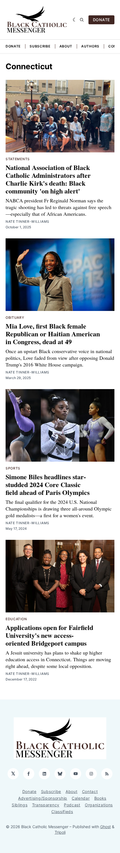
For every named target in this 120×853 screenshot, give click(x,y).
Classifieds (62, 811)
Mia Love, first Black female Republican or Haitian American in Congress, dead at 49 (53, 333)
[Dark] (75, 20)
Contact (90, 791)
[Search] (82, 20)
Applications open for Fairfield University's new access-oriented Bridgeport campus (49, 635)
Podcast (72, 804)
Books (100, 798)
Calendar (81, 798)
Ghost (105, 826)
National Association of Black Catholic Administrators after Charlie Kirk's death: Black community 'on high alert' (48, 179)
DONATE (101, 19)
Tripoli (60, 832)
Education (16, 619)
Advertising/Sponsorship (42, 798)
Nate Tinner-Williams (27, 221)
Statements (18, 159)
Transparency (45, 804)
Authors (90, 46)
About (66, 46)
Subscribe (40, 46)
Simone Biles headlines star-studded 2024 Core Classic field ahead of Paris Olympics (48, 484)
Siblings (20, 804)
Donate (13, 46)
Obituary (15, 317)
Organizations (99, 804)
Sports (13, 468)
